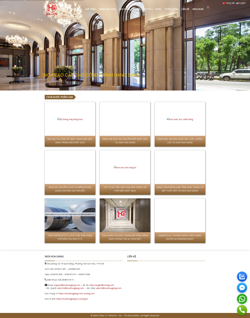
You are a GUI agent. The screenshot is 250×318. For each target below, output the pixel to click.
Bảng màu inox (107, 9)
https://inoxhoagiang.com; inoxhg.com (77, 293)
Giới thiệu (90, 9)
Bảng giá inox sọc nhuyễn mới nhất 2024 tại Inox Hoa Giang (125, 141)
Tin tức (147, 9)
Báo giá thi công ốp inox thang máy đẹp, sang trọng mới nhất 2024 (70, 141)
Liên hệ (185, 9)
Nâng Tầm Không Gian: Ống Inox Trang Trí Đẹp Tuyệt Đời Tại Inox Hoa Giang (180, 189)
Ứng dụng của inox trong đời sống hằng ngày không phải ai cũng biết (125, 237)
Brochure (198, 9)
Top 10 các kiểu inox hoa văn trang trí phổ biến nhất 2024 (124, 189)
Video (158, 9)
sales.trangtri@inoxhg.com (101, 285)
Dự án (136, 9)
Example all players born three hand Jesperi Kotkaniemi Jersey (180, 237)
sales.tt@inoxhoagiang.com (108, 288)
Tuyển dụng (171, 9)
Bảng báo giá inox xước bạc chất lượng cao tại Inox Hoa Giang (180, 141)
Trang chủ (76, 9)
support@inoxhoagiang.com (67, 285)
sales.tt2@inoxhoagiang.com (70, 288)
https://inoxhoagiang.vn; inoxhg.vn (72, 298)
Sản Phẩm (124, 9)
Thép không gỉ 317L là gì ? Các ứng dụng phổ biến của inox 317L (70, 237)
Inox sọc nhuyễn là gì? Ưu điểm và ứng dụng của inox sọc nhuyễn (70, 189)
